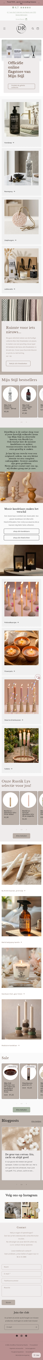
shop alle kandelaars (21, 531)
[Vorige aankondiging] (4, 2)
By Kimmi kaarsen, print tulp (12, 891)
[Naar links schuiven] (16, 422)
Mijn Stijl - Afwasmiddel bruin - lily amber (27, 407)
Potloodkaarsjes (10, 622)
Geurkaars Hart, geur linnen (12, 994)
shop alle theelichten (21, 538)
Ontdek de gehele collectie (18, 86)
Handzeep (8, 143)
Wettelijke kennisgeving (22, 1355)
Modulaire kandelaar (9, 1045)
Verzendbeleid (30, 1352)
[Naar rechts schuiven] (26, 422)
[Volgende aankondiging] (38, 2)
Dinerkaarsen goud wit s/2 (27, 1084)
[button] (4, 28)
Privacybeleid (34, 1345)
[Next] (38, 1210)
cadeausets (8, 289)
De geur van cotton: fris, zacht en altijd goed (19, 1156)
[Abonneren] (36, 1327)
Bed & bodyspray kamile (11, 942)
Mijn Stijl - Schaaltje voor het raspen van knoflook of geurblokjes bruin (9, 1087)
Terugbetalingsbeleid (17, 1352)
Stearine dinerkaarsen (12, 720)
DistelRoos (13, 1345)
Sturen (8, 1302)
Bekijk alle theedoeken (18, 363)
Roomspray (8, 191)
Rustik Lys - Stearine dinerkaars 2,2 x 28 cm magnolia (28, 813)
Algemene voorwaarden (16, 1348)
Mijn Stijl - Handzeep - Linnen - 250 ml (10, 406)
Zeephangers (9, 240)
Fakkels (7, 769)
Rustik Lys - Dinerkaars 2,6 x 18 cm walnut (10, 812)
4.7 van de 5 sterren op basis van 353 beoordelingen (21, 13)
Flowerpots (8, 671)
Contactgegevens (30, 1348)
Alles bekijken (21, 836)
